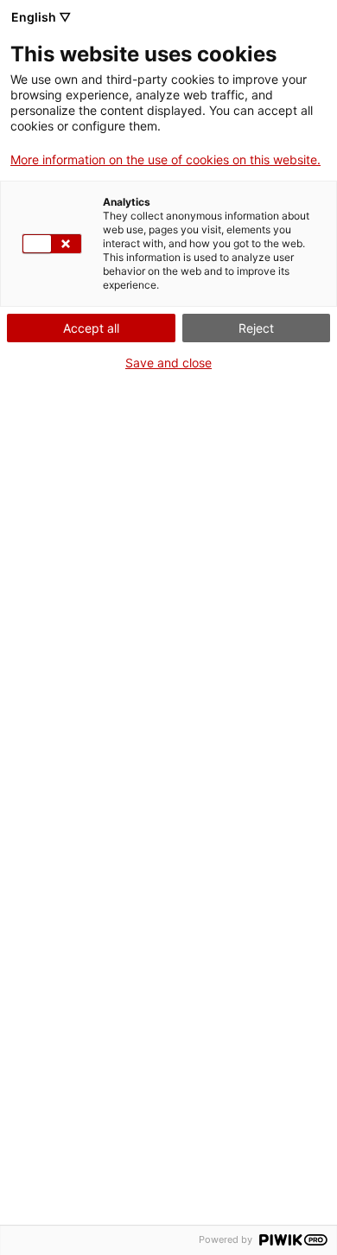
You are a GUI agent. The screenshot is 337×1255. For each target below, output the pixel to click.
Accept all (91, 328)
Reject (256, 328)
